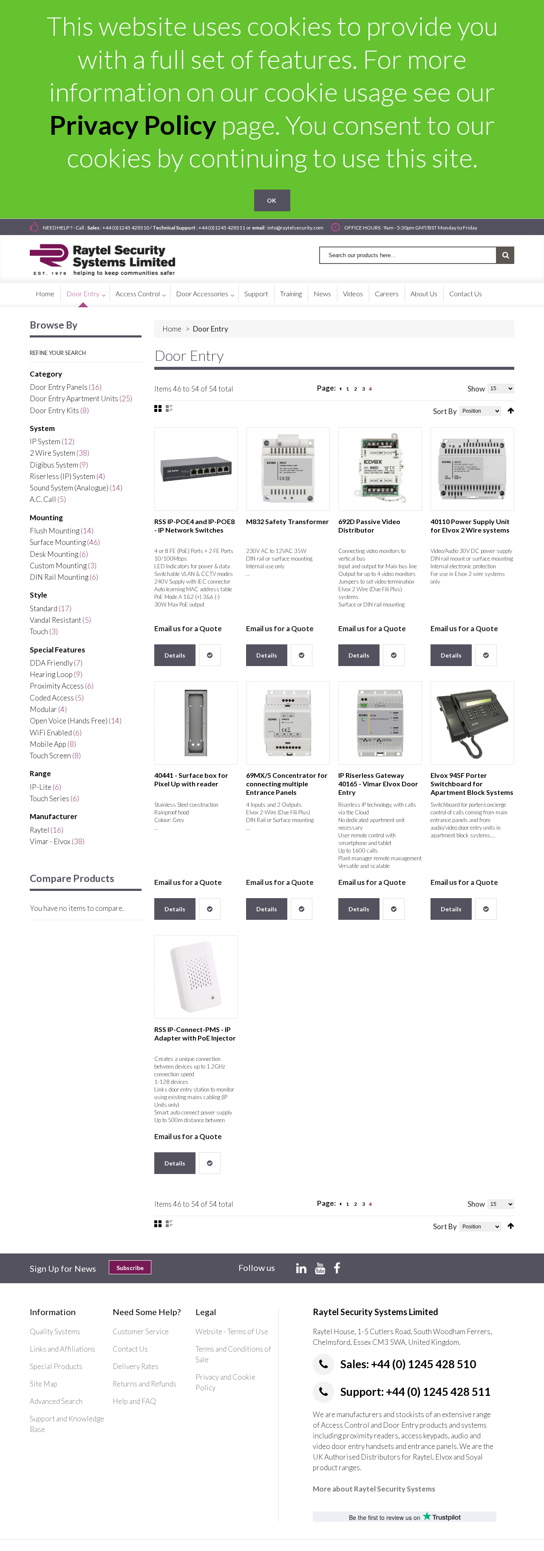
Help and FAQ (134, 1401)
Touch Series (49, 798)
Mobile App (48, 744)
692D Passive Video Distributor (369, 525)
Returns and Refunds (144, 1383)
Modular (43, 709)
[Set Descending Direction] (510, 410)
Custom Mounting (58, 565)
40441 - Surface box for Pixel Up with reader (191, 779)
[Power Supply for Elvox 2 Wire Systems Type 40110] (472, 469)
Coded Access (52, 697)
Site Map (43, 1383)
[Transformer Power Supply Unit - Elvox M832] (288, 469)
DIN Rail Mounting (59, 577)
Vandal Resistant (55, 619)
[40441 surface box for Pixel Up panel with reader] (196, 723)
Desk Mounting (54, 554)
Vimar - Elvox (50, 841)
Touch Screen (50, 755)
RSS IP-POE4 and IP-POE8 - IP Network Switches (194, 525)
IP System (45, 441)
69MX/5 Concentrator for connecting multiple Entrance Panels (287, 783)
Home (171, 328)
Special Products (56, 1366)
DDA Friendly (51, 662)
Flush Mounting (54, 530)
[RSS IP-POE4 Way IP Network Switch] (196, 469)
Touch (39, 631)
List (169, 408)
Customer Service (141, 1331)
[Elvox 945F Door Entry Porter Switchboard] (472, 723)
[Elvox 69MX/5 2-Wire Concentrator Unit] (288, 723)
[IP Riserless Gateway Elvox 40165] (380, 723)
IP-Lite (40, 787)
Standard (43, 608)
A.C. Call (43, 499)
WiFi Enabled (51, 732)
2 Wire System (52, 452)
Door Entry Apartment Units (74, 398)
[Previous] (340, 389)
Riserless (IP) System (62, 476)
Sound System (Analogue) (69, 487)
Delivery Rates (136, 1366)
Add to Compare (210, 655)
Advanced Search (56, 1401)
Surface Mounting (58, 542)
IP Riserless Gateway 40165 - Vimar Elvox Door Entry (378, 783)
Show (476, 388)
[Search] (505, 255)
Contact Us (130, 1348)
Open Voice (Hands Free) (69, 720)
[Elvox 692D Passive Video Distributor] (380, 469)
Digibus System (54, 464)
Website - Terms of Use (232, 1331)
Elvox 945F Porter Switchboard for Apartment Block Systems (472, 783)
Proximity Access (57, 685)
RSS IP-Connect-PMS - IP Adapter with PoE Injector (195, 1033)
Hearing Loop (51, 674)
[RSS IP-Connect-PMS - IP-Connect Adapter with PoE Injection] (196, 977)
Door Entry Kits (54, 410)
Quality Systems (55, 1331)
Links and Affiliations (62, 1348)
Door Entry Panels (59, 387)
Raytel (39, 829)
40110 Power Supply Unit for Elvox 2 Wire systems (470, 525)
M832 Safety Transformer (287, 521)
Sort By (445, 411)
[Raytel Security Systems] (112, 257)
